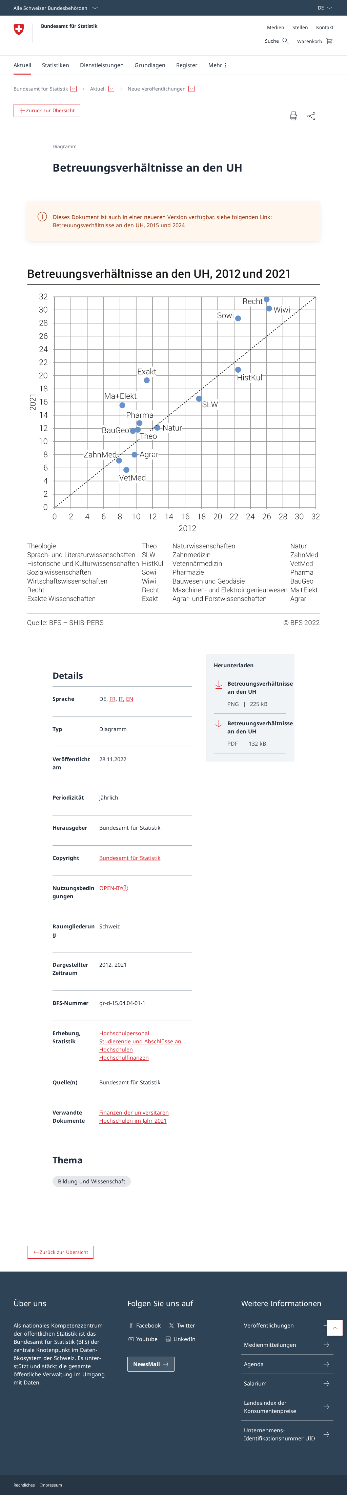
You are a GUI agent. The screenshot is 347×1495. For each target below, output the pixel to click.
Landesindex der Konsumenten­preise (270, 1407)
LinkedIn (184, 1339)
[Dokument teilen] (311, 116)
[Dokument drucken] (293, 115)
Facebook (148, 1325)
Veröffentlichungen (269, 1325)
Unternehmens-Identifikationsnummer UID (279, 1434)
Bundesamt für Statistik (69, 26)
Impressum (51, 1485)
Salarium (255, 1383)
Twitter (186, 1325)
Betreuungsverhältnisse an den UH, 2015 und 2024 (119, 225)
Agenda (254, 1364)
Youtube (147, 1339)
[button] (22, 65)
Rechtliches (24, 1485)
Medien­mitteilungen (270, 1345)
